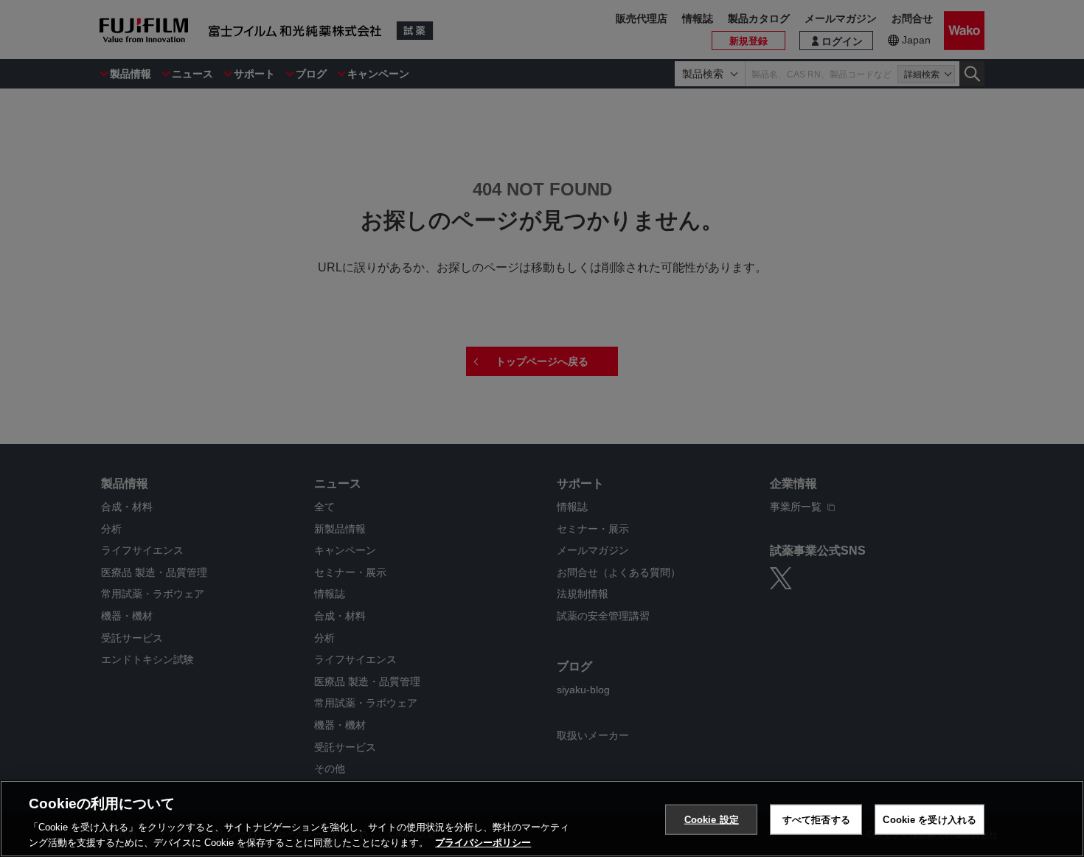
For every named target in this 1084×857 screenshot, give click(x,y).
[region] (542, 818)
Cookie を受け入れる (929, 819)
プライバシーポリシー (483, 841)
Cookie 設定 (711, 819)
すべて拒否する (816, 819)
